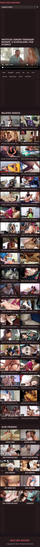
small (20, 76)
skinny (4, 76)
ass (28, 72)
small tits (28, 76)
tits (23, 72)
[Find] (37, 7)
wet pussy (12, 76)
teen (4, 72)
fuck (33, 72)
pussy (18, 72)
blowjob (10, 72)
